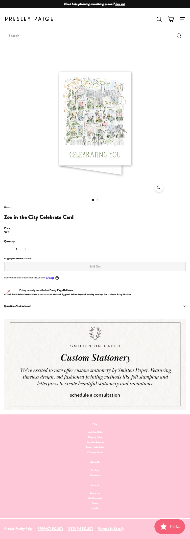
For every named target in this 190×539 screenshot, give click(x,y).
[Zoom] (159, 187)
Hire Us (95, 508)
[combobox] (95, 36)
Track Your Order (95, 432)
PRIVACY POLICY (50, 528)
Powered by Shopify (111, 528)
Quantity (9, 241)
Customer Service (95, 452)
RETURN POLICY (80, 528)
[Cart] (171, 19)
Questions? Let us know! (17, 306)
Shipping (8, 258)
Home (7, 207)
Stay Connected (95, 498)
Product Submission (95, 447)
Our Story (95, 470)
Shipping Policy (95, 437)
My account (95, 475)
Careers (95, 503)
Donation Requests (95, 442)
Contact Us (95, 493)
